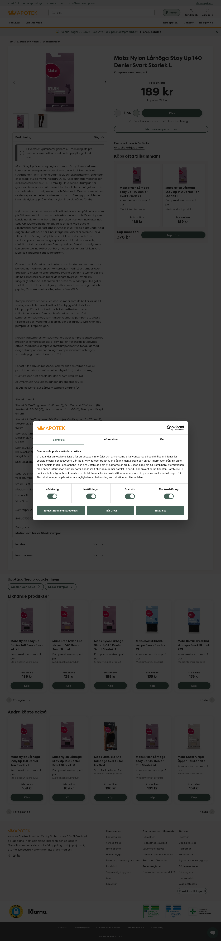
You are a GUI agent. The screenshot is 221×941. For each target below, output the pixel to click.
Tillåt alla (160, 510)
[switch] (91, 496)
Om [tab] (162, 439)
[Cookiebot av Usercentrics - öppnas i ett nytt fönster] (169, 428)
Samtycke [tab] (59, 439)
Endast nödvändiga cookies (61, 510)
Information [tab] (110, 439)
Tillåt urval (110, 510)
